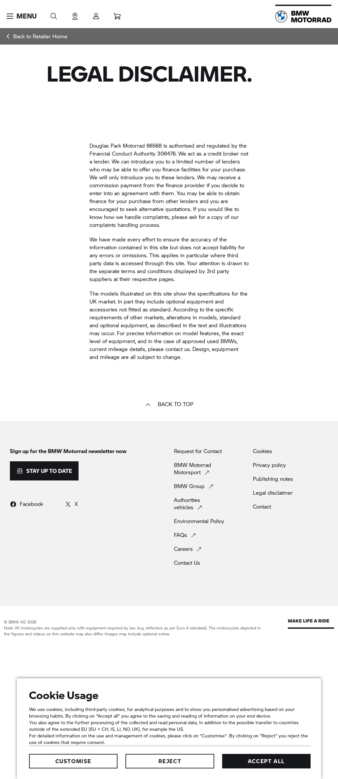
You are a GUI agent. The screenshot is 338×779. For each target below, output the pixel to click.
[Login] (96, 14)
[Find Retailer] (75, 14)
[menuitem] (37, 36)
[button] (22, 16)
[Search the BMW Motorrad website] (54, 14)
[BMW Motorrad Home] (303, 16)
